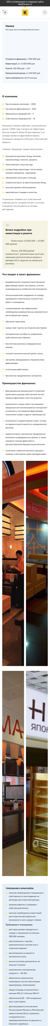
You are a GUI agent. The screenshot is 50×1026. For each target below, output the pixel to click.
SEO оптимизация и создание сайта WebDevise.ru (25, 3)
